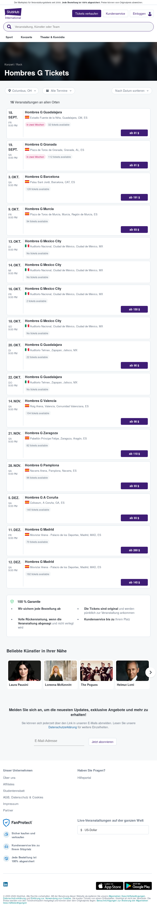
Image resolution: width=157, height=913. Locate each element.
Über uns (9, 777)
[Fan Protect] (18, 823)
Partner (8, 810)
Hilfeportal (84, 777)
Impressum (11, 803)
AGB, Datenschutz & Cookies (23, 797)
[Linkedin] (5, 886)
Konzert (9, 64)
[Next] (150, 672)
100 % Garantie (28, 601)
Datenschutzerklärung (62, 727)
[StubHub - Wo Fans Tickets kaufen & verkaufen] (13, 13)
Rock (19, 64)
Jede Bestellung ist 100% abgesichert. (81, 2)
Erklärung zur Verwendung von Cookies (51, 898)
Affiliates (9, 784)
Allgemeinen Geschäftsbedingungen (127, 896)
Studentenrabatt (14, 790)
